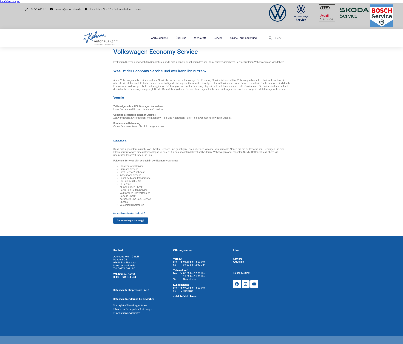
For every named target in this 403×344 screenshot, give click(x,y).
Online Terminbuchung (243, 37)
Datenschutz (120, 290)
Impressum (135, 290)
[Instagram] (246, 284)
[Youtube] (254, 284)
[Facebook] (237, 284)
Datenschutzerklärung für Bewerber (133, 299)
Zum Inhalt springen (10, 1)
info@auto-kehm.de (124, 265)
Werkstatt (200, 37)
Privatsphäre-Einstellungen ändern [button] (130, 305)
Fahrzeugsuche (159, 37)
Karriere (237, 258)
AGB (146, 290)
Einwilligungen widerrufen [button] (126, 313)
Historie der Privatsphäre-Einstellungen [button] (132, 309)
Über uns (181, 37)
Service (218, 37)
